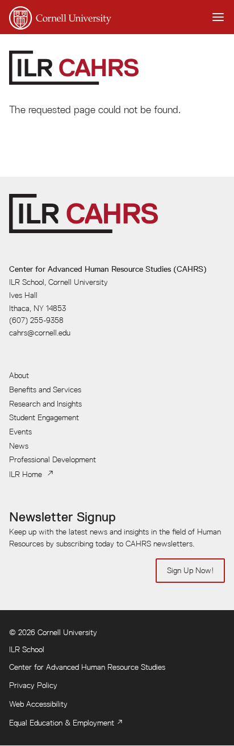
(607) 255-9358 (36, 320)
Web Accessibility (38, 704)
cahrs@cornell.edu (39, 333)
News (18, 446)
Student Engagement (44, 417)
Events (20, 431)
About (19, 375)
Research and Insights (45, 404)
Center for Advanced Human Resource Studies (87, 667)
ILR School (26, 649)
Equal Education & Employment (61, 723)
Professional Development (52, 459)
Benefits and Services (45, 389)
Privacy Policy (33, 685)
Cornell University (67, 632)
